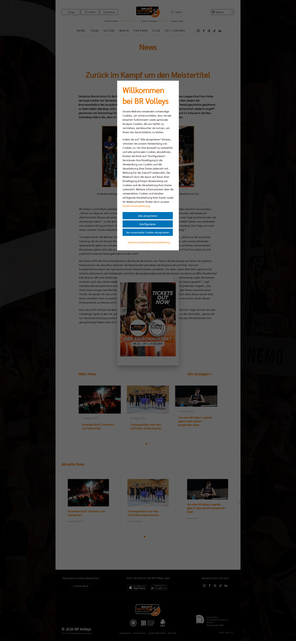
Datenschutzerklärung (136, 206)
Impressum (134, 242)
